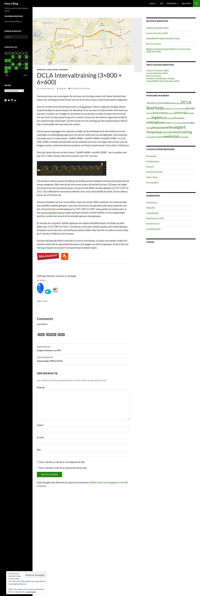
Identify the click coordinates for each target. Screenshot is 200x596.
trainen (175, 132)
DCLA (41, 334)
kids (188, 113)
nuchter (167, 122)
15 (13, 64)
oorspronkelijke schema (53, 212)
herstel (190, 108)
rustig (149, 127)
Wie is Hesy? (186, 3)
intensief (171, 113)
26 (26, 68)
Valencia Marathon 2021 (157, 28)
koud (192, 113)
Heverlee (149, 113)
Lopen (49, 69)
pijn (182, 123)
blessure (170, 103)
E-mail (41, 437)
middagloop (155, 122)
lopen (157, 117)
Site (39, 449)
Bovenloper (151, 156)
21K (155, 103)
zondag (185, 137)
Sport (55, 69)
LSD (164, 118)
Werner (62, 88)
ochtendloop (176, 123)
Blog (152, 3)
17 (20, 64)
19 (26, 64)
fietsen (166, 108)
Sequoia (157, 127)
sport (181, 127)
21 (9, 68)
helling (183, 109)
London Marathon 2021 (157, 33)
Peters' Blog (151, 177)
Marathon (178, 118)
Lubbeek (170, 118)
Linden (149, 118)
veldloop (154, 137)
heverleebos (160, 112)
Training (63, 69)
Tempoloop (154, 132)
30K (163, 103)
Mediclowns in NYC (155, 218)
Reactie (41, 387)
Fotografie (171, 3)
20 (6, 68)
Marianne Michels (154, 172)
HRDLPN (150, 208)
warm (161, 137)
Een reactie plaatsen (80, 88)
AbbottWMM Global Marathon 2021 (163, 38)
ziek (180, 137)
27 (6, 71)
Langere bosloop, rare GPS (49, 349)
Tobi (168, 132)
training (186, 132)
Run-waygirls (152, 182)
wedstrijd (171, 136)
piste (61, 334)
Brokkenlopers (153, 161)
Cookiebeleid (31, 592)
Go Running (151, 202)
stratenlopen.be (153, 229)
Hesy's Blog (11, 3)
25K (159, 103)
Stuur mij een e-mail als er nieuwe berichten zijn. (63, 467)
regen (191, 122)
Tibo (164, 132)
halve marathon (175, 109)
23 (16, 68)
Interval (41, 69)
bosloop (178, 103)
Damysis (150, 166)
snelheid (169, 127)
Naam (40, 425)
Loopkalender (152, 213)
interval (51, 334)
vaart (148, 137)
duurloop (154, 107)
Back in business (153, 43)
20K (152, 103)
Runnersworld (152, 223)
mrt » (25, 75)
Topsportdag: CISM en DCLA (50, 359)
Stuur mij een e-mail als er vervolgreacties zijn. (62, 461)
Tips (161, 3)
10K (148, 103)
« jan (7, 75)
